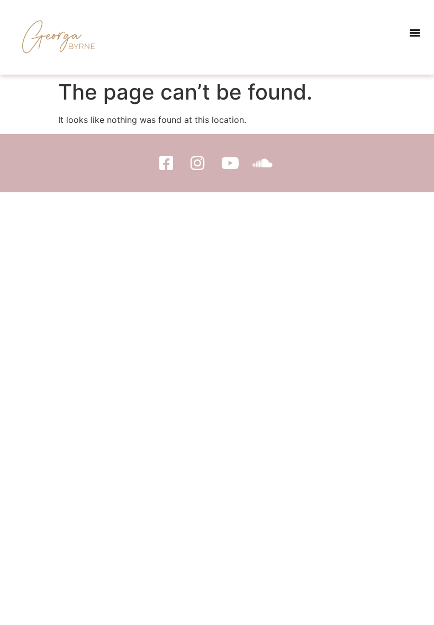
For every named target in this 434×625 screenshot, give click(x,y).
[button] (414, 32)
